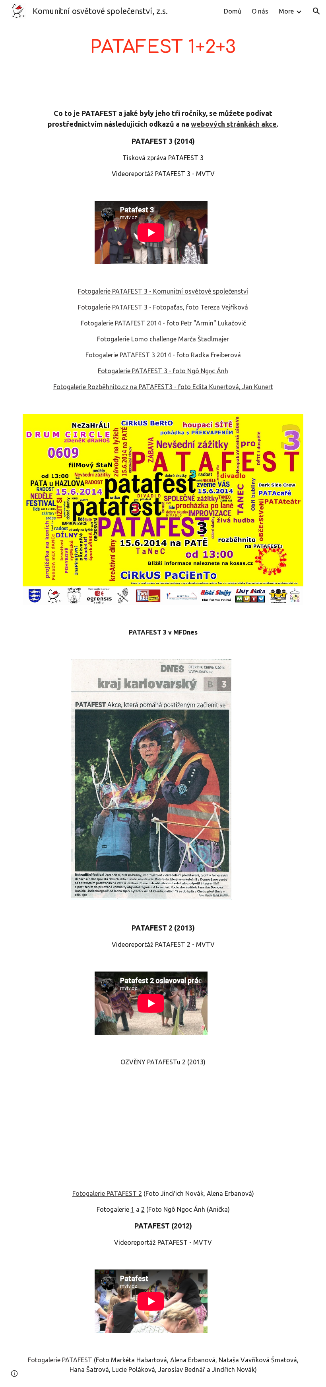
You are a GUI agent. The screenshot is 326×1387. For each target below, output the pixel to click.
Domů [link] (232, 11)
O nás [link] (260, 11)
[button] (316, 11)
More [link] (286, 11)
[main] (163, 47)
